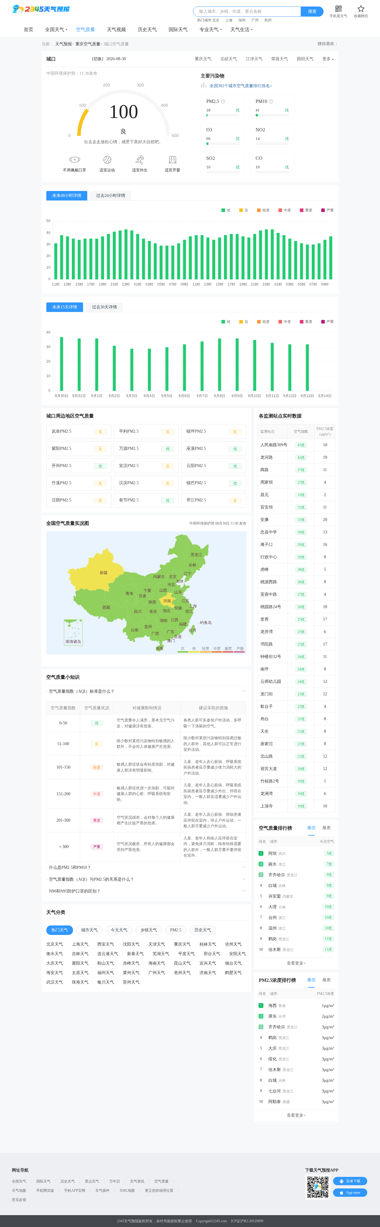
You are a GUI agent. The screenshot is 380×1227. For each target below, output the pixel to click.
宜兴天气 (208, 963)
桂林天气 (208, 944)
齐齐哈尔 (276, 875)
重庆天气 (203, 59)
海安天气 (54, 973)
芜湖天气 (161, 954)
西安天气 (105, 944)
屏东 (272, 1016)
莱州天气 (131, 973)
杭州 (268, 20)
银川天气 (105, 982)
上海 (228, 20)
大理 (272, 907)
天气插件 (102, 1190)
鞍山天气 (105, 963)
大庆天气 (54, 963)
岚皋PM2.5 (77, 431)
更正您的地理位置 (159, 1190)
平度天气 (186, 954)
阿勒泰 (274, 1101)
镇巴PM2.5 (211, 483)
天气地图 (19, 1190)
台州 (272, 917)
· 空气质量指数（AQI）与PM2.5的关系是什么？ (90, 879)
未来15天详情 (64, 307)
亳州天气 (182, 973)
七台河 (274, 1091)
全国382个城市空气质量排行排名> (241, 86)
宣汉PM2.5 (144, 465)
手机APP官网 (74, 1190)
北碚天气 (228, 59)
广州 (255, 20)
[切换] (97, 59)
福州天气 (105, 973)
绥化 (272, 1059)
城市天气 (89, 930)
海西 (272, 1005)
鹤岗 (272, 939)
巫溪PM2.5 (211, 448)
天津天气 (156, 944)
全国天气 (54, 29)
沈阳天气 (131, 944)
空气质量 (85, 29)
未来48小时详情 (66, 195)
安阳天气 (237, 954)
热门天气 (59, 930)
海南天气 (156, 963)
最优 (311, 828)
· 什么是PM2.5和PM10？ (68, 867)
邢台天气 (212, 954)
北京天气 (54, 944)
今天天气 (119, 930)
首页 (28, 29)
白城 (272, 885)
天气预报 (63, 44)
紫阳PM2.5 (77, 448)
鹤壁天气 (233, 973)
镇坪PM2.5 (211, 431)
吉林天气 (80, 954)
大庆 (272, 1048)
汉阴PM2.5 (77, 500)
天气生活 (239, 29)
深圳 (242, 20)
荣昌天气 (279, 59)
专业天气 (209, 29)
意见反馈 (19, 1200)
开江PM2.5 (211, 500)
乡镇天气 (148, 930)
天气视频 (116, 29)
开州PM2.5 (77, 465)
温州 (272, 928)
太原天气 (80, 973)
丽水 (272, 864)
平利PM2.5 (144, 431)
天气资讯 (137, 1181)
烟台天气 (233, 963)
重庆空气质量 (87, 44)
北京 (215, 20)
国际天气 (178, 29)
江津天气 (254, 59)
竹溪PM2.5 (77, 483)
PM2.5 (175, 930)
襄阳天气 (80, 963)
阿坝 (272, 853)
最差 (326, 828)
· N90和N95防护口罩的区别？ (73, 891)
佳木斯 (274, 949)
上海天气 (80, 944)
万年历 (114, 1181)
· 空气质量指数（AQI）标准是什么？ (80, 691)
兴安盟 (274, 896)
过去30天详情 (104, 307)
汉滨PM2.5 (144, 483)
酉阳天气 (305, 59)
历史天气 (147, 29)
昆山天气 (182, 963)
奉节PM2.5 (144, 500)
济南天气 (208, 973)
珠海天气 (80, 982)
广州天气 (156, 973)
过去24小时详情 (110, 195)
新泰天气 (135, 954)
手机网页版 (45, 1190)
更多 (326, 59)
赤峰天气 (131, 963)
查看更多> (296, 963)
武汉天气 (54, 982)
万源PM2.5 (144, 448)
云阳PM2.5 (211, 465)
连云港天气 (107, 954)
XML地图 (127, 1190)
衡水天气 (54, 954)
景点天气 (92, 1181)
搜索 (312, 11)
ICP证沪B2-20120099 (247, 1221)
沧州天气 (233, 944)
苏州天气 (131, 982)
